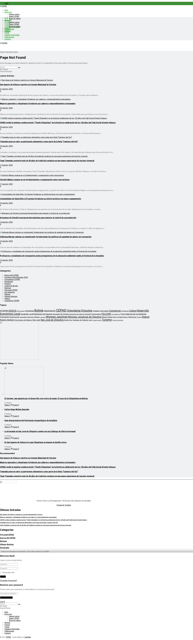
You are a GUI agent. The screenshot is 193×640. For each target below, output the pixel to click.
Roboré (145, 316)
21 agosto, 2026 (6, 89)
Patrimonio (132, 317)
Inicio (6, 10)
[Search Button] (19, 67)
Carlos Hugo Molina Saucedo (16, 409)
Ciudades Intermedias (12, 35)
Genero (37, 317)
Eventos (7, 31)
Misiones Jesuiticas (57, 316)
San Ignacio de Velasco (23, 320)
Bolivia (38, 310)
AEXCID (12, 310)
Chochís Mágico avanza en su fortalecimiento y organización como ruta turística (34, 179)
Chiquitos (86, 310)
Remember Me (8, 572)
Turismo (107, 319)
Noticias (7, 29)
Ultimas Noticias (10, 296)
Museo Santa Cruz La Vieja (112, 317)
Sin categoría (9, 292)
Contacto (7, 39)
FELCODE (106, 314)
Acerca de (8, 12)
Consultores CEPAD (12, 279)
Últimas (7, 294)
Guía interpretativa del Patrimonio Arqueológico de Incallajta (30, 420)
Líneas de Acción (11, 286)
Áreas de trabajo (15, 19)
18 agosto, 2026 (6, 146)
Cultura (132, 310)
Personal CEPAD (11, 290)
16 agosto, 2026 (6, 203)
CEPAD (61, 310)
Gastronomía (14, 317)
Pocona (139, 317)
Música (125, 317)
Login (6, 3)
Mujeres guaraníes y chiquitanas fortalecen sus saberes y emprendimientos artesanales (37, 103)
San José (36, 320)
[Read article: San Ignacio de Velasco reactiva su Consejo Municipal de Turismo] (77, 80)
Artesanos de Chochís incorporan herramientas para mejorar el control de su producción (38, 217)
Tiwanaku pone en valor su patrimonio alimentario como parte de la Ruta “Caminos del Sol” (39, 141)
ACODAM (4, 311)
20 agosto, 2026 (6, 108)
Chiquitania (73, 310)
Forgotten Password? (8, 581)
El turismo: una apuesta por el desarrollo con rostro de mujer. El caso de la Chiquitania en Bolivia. (46, 398)
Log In (2, 601)
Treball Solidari (96, 320)
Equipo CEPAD (14, 16)
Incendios (42, 317)
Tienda (6, 25)
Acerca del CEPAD (11, 275)
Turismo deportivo (117, 320)
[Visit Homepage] (3, 6)
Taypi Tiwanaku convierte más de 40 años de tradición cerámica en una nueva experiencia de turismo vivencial (47, 160)
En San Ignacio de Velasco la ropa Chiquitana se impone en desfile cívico (35, 442)
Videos (7, 299)
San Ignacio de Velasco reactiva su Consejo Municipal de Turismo (28, 84)
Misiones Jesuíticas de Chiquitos (85, 316)
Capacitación (50, 310)
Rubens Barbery (7, 320)
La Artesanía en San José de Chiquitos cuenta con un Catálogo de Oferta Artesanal (40, 431)
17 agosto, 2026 (6, 165)
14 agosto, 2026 (6, 222)
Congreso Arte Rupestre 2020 (16, 277)
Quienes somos (14, 14)
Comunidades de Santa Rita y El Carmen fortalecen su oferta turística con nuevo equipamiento (40, 199)
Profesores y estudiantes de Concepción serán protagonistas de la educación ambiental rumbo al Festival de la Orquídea (52, 256)
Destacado (8, 282)
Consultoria (125, 311)
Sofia (90, 320)
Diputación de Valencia (76, 314)
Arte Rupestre (21, 311)
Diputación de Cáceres (43, 314)
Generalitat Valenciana (27, 317)
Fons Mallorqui (115, 314)
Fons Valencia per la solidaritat (133, 314)
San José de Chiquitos (52, 319)
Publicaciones (9, 37)
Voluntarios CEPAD (11, 301)
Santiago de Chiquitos (81, 320)
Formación (4, 317)
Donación (88, 314)
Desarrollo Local (27, 314)
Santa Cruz (68, 320)
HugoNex (27, 637)
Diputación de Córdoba (61, 314)
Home (2, 52)
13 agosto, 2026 (6, 241)
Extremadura (96, 314)
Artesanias (29, 311)
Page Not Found (11, 52)
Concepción (115, 310)
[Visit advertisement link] (19, 359)
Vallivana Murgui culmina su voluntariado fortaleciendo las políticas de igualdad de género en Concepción (45, 237)
